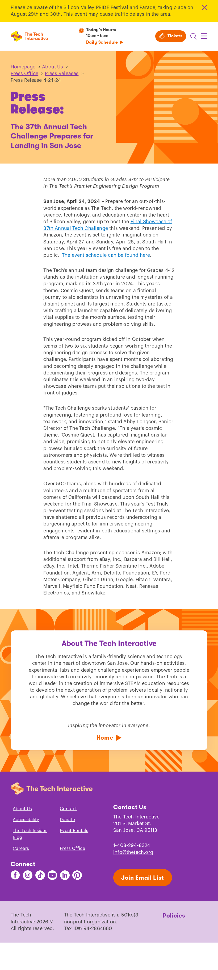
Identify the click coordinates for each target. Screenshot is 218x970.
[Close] (204, 7)
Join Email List (142, 877)
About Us (52, 66)
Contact (68, 809)
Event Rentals (74, 831)
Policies (173, 915)
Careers (21, 848)
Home (105, 737)
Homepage (23, 66)
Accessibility (26, 820)
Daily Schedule (102, 42)
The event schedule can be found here (106, 255)
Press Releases (62, 73)
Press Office (24, 73)
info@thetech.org (133, 852)
